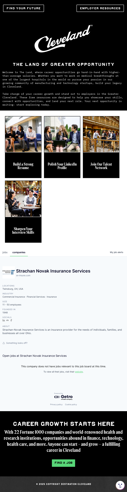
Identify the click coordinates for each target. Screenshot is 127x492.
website (79, 371)
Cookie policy (71, 404)
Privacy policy (56, 404)
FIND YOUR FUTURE (24, 8)
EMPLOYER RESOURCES (100, 8)
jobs (4, 252)
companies (18, 252)
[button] (120, 485)
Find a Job (63, 463)
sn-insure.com (23, 275)
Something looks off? (16, 343)
